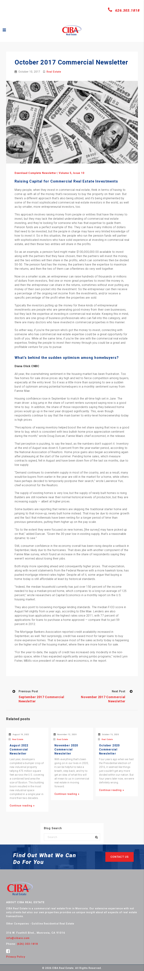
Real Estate (54, 71)
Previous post (28, 691)
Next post (118, 691)
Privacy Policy (15, 956)
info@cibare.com (18, 938)
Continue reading (21, 805)
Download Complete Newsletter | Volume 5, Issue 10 (49, 173)
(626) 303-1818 (27, 943)
